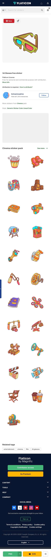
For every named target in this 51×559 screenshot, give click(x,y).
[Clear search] (36, 10)
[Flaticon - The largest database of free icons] (22, 3)
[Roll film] (37, 279)
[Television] (13, 232)
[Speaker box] (37, 185)
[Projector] (13, 208)
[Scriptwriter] (13, 302)
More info (5, 82)
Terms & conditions (13, 525)
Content (6, 483)
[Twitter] (20, 508)
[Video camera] (37, 208)
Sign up (25, 519)
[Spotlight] (37, 373)
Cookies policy (39, 525)
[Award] (13, 255)
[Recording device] (13, 279)
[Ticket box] (37, 232)
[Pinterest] (25, 508)
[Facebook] (14, 508)
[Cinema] (37, 161)
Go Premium (25, 474)
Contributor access (25, 467)
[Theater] (13, 185)
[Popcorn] (13, 161)
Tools (5, 487)
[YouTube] (37, 508)
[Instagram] (31, 508)
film (27, 449)
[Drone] (37, 302)
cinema (20, 449)
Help (4, 492)
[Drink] (37, 396)
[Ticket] (37, 255)
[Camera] (13, 326)
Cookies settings (35, 527)
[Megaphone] (37, 349)
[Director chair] (13, 396)
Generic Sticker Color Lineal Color (19, 108)
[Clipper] (13, 373)
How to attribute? (26, 87)
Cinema (20, 103)
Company (6, 497)
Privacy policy (27, 525)
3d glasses (36, 449)
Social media (25, 502)
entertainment (9, 449)
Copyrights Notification (19, 527)
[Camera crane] (37, 326)
